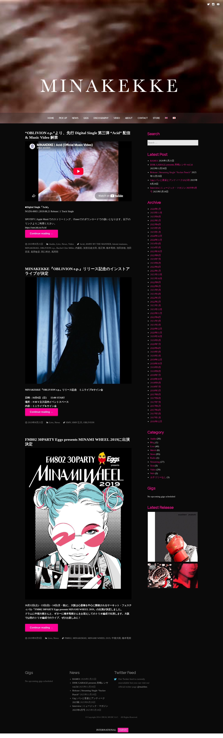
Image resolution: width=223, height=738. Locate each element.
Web (152, 473)
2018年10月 (156, 379)
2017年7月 (155, 402)
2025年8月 (155, 216)
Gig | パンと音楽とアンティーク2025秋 (170, 180)
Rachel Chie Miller (65, 248)
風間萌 (54, 252)
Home (51, 118)
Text (152, 465)
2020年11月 (156, 332)
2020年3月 (155, 352)
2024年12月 (156, 236)
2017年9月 (155, 394)
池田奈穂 (121, 248)
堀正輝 (101, 248)
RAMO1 (154, 160)
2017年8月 (155, 398)
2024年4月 (155, 243)
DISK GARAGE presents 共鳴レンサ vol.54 (171, 164)
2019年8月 (155, 371)
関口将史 (45, 252)
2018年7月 (155, 386)
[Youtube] (218, 4)
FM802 (68, 638)
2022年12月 (156, 274)
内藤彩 (78, 248)
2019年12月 (156, 359)
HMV (68, 422)
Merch (153, 450)
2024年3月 (155, 247)
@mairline (142, 687)
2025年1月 (155, 232)
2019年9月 (155, 367)
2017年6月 (155, 406)
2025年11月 (156, 212)
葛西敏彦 (35, 252)
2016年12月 (156, 421)
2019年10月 (156, 363)
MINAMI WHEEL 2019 (99, 638)
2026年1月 (155, 209)
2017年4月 (155, 410)
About (128, 118)
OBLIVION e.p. (47, 248)
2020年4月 (155, 348)
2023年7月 (155, 259)
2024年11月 (156, 240)
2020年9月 (155, 340)
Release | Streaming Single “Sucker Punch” (170, 172)
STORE (156, 118)
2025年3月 (155, 228)
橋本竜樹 (110, 248)
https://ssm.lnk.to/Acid (35, 227)
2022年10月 (156, 278)
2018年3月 (155, 390)
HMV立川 (77, 422)
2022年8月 (155, 282)
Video (71, 244)
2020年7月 (155, 344)
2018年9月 (155, 383)
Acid (82, 244)
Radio (153, 458)
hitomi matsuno (119, 244)
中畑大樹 (116, 638)
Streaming (155, 462)
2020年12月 (156, 328)
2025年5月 (155, 220)
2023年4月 (155, 267)
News (75, 118)
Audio (52, 244)
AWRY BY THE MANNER (98, 244)
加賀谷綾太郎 (90, 248)
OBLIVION (88, 422)
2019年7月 (155, 375)
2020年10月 (156, 336)
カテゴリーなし (158, 477)
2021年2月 (155, 325)
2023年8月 (155, 255)
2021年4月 (155, 317)
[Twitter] (208, 4)
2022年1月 (155, 305)
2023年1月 (155, 270)
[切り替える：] (166, 118)
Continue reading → (41, 233)
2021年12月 (156, 309)
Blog (152, 442)
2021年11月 (156, 313)
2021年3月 (155, 321)
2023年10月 (156, 251)
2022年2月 (155, 301)
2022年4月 (155, 294)
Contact (143, 118)
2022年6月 (155, 286)
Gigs (85, 118)
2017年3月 (155, 413)
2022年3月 (155, 297)
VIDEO (117, 118)
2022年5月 (155, 290)
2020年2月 (155, 356)
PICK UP (63, 118)
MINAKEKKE (32, 248)
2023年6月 (155, 263)
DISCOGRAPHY (101, 118)
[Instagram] (213, 4)
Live (58, 244)
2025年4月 (155, 224)
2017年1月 (155, 417)
